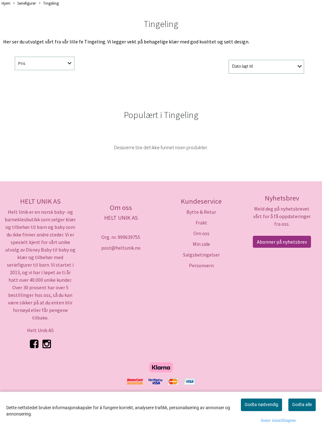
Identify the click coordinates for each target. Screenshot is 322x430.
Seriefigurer (26, 3)
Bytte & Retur (201, 212)
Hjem (6, 3)
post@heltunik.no (121, 248)
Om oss (201, 233)
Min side (201, 244)
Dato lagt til (242, 67)
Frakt (201, 222)
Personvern (201, 265)
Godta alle (302, 404)
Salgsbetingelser (201, 255)
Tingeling (51, 3)
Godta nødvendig (261, 404)
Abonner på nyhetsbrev (282, 242)
